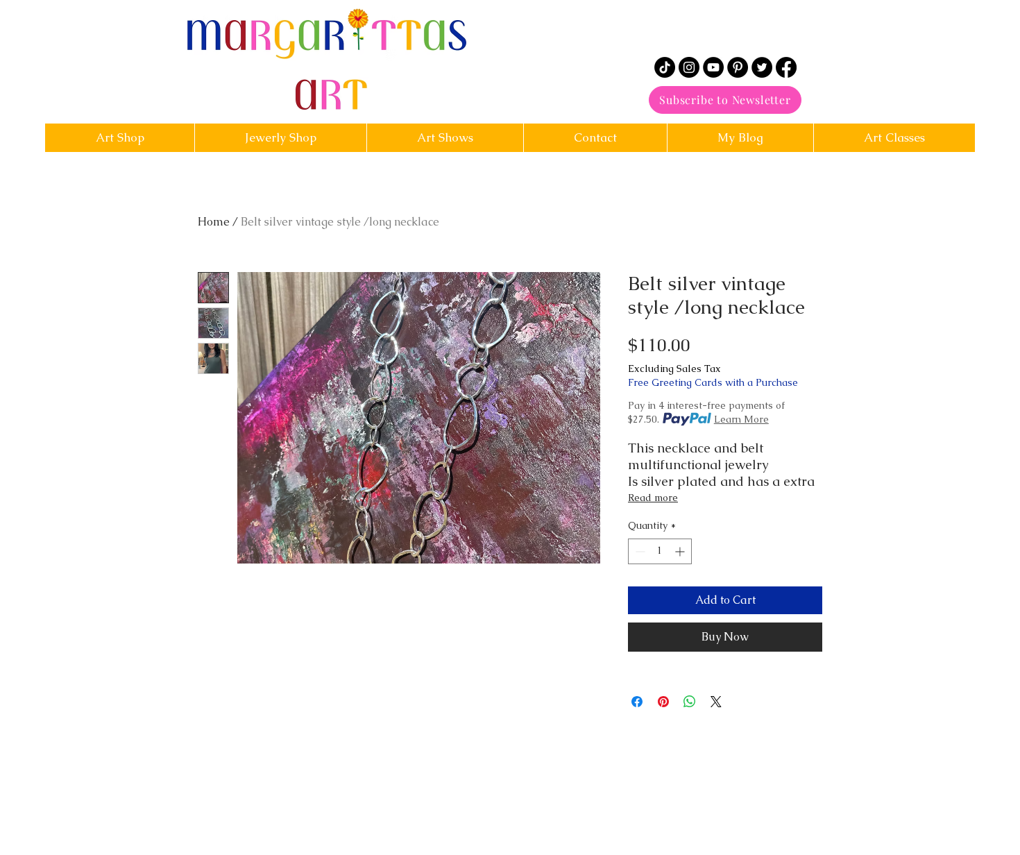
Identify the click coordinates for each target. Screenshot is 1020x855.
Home (214, 221)
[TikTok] (664, 67)
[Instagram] (689, 67)
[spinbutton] (659, 551)
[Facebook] (786, 67)
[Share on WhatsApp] (689, 701)
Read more (653, 497)
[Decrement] (638, 551)
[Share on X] (716, 701)
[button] (595, 138)
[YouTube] (713, 67)
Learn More (741, 419)
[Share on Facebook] (637, 701)
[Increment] (681, 551)
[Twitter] (761, 67)
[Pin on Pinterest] (663, 701)
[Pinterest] (737, 67)
